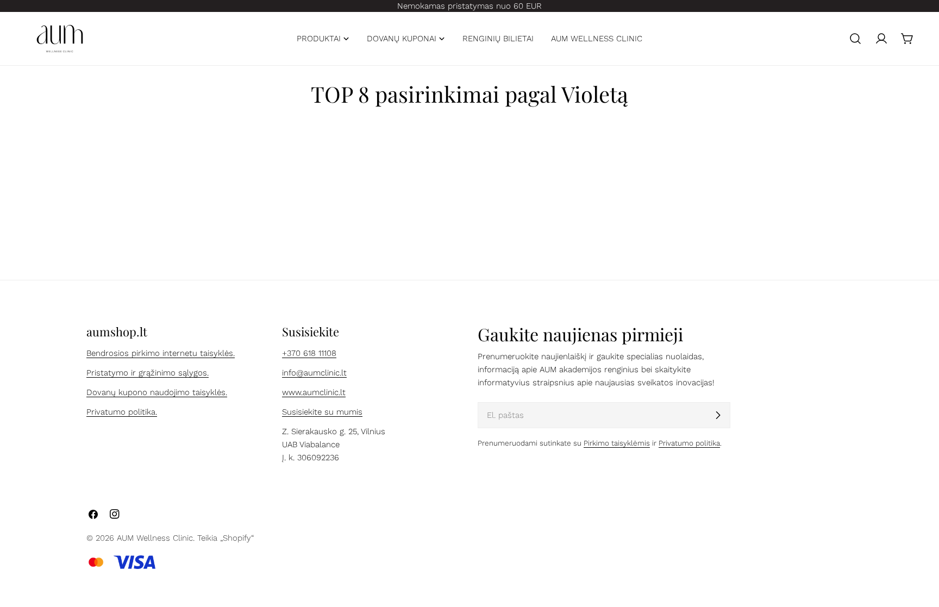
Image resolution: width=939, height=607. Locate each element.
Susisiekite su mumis (322, 412)
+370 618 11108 (309, 353)
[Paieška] (855, 38)
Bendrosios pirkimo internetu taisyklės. (160, 353)
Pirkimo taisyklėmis (617, 443)
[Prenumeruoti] (717, 415)
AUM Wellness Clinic (155, 538)
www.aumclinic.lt (314, 392)
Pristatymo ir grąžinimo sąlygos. (147, 373)
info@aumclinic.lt (314, 373)
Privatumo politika (689, 443)
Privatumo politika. (121, 412)
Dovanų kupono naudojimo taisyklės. (156, 392)
